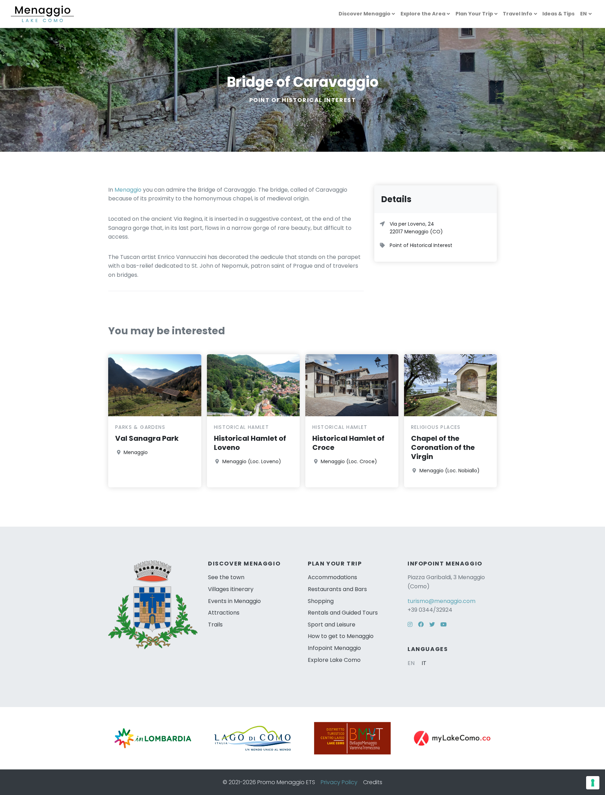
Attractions (223, 613)
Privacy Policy (339, 782)
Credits (372, 782)
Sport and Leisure (331, 625)
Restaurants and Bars (337, 589)
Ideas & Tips (558, 13)
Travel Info (517, 13)
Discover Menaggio (364, 13)
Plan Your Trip (474, 13)
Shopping (321, 601)
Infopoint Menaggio (334, 648)
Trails (215, 625)
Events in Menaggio (234, 601)
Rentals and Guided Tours (343, 613)
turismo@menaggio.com (441, 601)
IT (424, 663)
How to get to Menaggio (341, 636)
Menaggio (127, 190)
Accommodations (332, 577)
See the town (226, 577)
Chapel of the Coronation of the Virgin (443, 447)
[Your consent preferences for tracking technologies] (592, 782)
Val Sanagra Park (147, 438)
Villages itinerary (230, 589)
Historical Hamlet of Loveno (250, 442)
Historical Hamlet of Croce (348, 442)
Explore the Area (423, 13)
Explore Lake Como (334, 660)
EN (583, 13)
